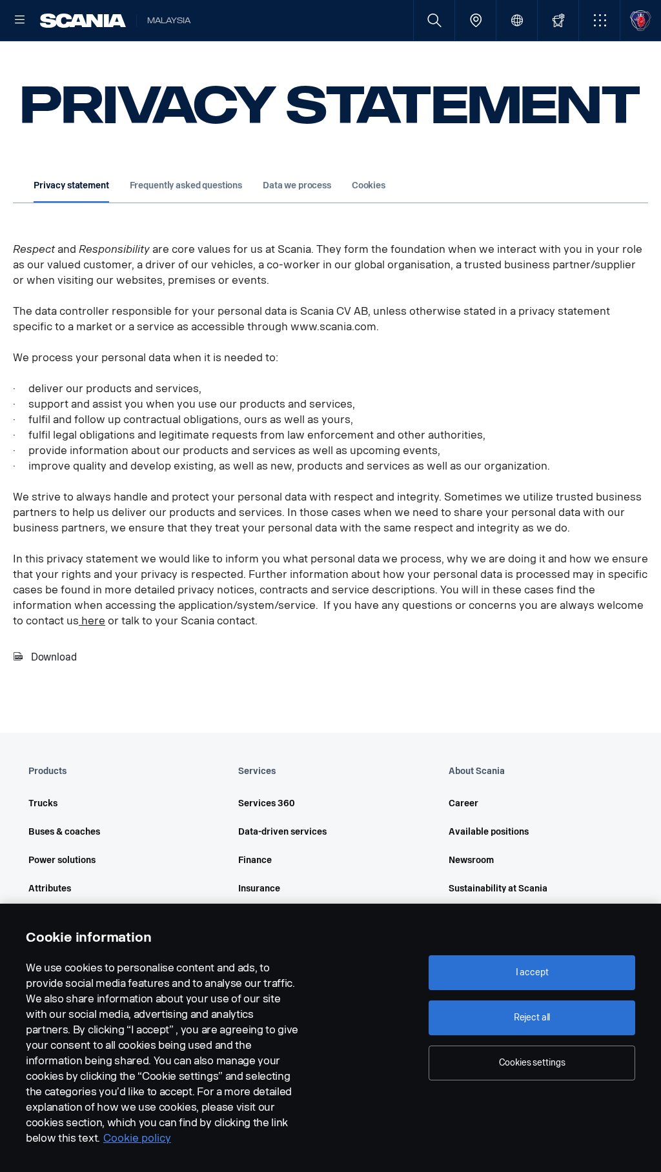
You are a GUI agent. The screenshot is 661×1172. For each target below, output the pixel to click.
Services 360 (266, 803)
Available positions (489, 831)
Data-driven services (282, 831)
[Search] (434, 20)
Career (463, 803)
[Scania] (83, 21)
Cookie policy (137, 1138)
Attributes (49, 888)
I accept (532, 972)
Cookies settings (532, 1062)
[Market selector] (516, 20)
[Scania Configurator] (558, 20)
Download (53, 657)
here (92, 621)
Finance (255, 860)
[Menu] (20, 20)
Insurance (259, 888)
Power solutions (62, 860)
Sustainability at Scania (498, 888)
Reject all (532, 1017)
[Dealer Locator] (475, 20)
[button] (599, 20)
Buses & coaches (64, 831)
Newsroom (471, 860)
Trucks (42, 803)
